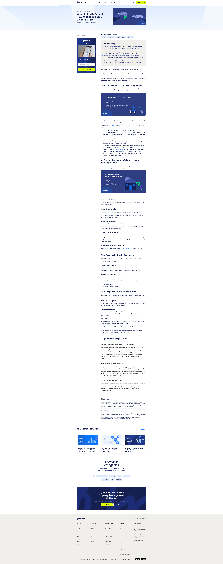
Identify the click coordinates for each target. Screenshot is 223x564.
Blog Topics (93, 523)
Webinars (121, 538)
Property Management (88, 11)
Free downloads (109, 523)
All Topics (93, 525)
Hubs (121, 533)
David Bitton (79, 22)
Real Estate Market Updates (125, 554)
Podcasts (121, 541)
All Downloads (108, 525)
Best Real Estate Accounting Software (139, 541)
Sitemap (106, 559)
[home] (80, 2)
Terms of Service (82, 559)
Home (78, 11)
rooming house (119, 149)
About (78, 525)
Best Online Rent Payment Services (139, 537)
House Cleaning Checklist (110, 533)
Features (78, 528)
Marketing (93, 544)
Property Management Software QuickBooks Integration (140, 534)
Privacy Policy (88, 559)
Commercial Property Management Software (138, 526)
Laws (120, 544)
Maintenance (93, 538)
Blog (86, 2)
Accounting (93, 531)
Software (92, 528)
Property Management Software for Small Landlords (140, 530)
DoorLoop (79, 523)
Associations (122, 549)
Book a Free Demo (141, 2)
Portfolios (78, 531)
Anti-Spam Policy (111, 559)
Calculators (122, 531)
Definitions (122, 546)
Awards (78, 541)
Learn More (117, 504)
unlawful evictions (124, 248)
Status (78, 559)
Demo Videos (79, 546)
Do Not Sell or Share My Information (98, 559)
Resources (122, 523)
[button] (91, 2)
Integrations (79, 538)
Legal (92, 536)
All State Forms (108, 528)
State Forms (122, 536)
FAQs (78, 536)
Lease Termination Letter (110, 536)
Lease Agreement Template (110, 538)
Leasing (92, 533)
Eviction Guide (108, 541)
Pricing (78, 533)
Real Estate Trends (108, 544)
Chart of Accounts (108, 531)
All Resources (122, 525)
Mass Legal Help (111, 125)
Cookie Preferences (118, 559)
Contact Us (79, 544)
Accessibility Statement (126, 559)
